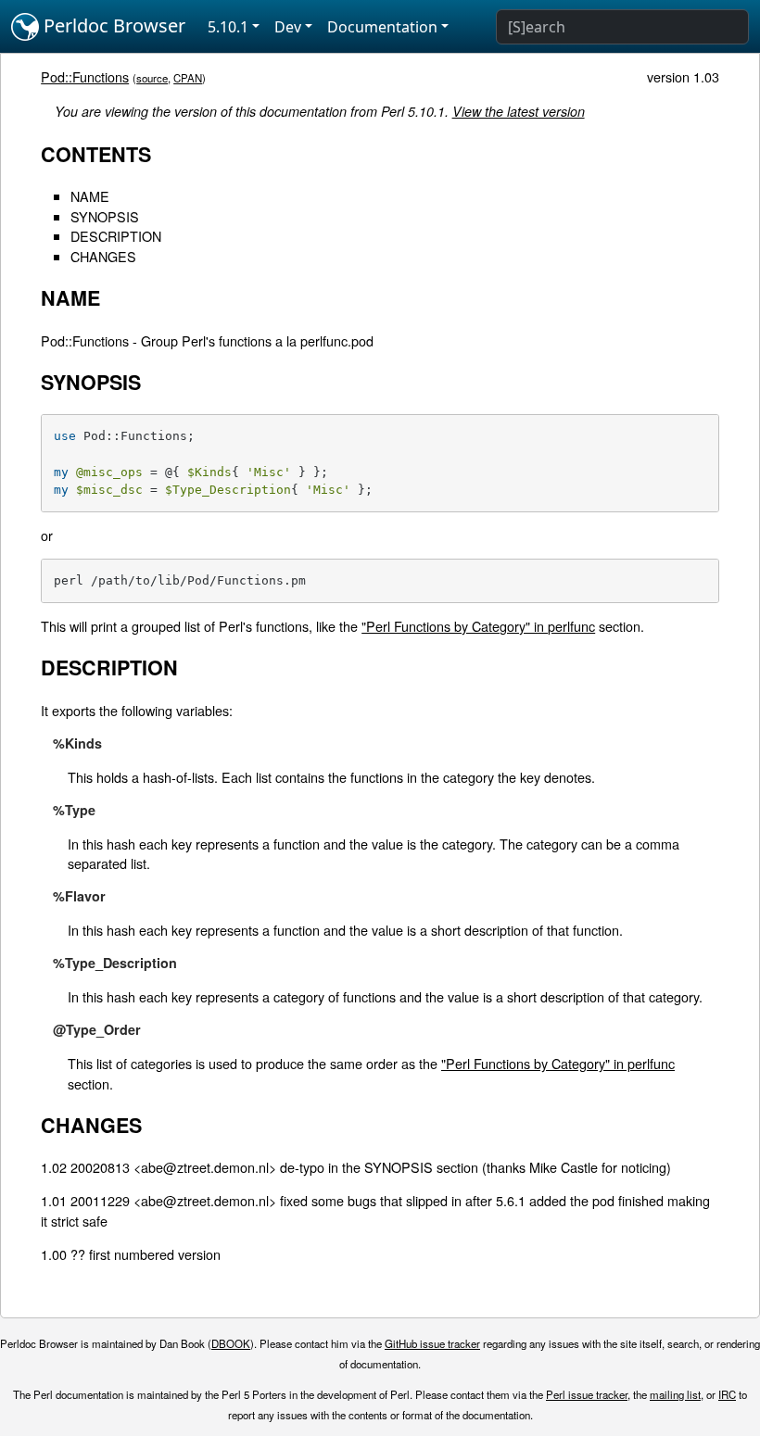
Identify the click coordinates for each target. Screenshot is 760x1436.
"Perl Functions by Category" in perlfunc (478, 626)
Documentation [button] (382, 27)
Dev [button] (287, 27)
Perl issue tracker (586, 1394)
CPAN (187, 77)
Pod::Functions (85, 76)
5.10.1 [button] (228, 27)
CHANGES (103, 256)
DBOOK (230, 1343)
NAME (89, 196)
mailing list (675, 1394)
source (152, 77)
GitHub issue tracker (432, 1343)
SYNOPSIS (104, 216)
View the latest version (518, 111)
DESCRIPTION (115, 236)
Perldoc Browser (112, 25)
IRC (727, 1394)
